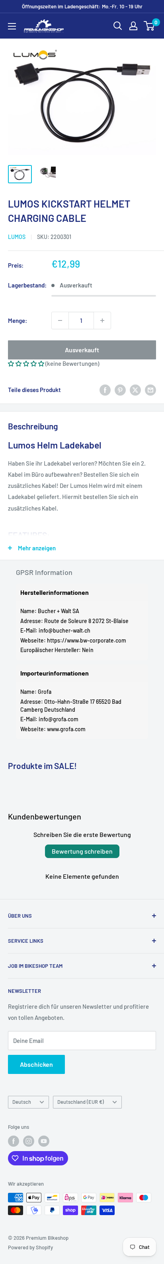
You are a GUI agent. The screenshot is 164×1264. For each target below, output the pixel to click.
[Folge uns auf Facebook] (13, 1141)
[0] (149, 26)
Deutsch (21, 1102)
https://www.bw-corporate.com (86, 640)
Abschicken (36, 1064)
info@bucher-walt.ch (64, 630)
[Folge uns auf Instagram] (28, 1141)
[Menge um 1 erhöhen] (102, 320)
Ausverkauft (82, 349)
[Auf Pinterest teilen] (120, 390)
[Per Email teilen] (150, 390)
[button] (26, 363)
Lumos (16, 236)
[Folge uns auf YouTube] (43, 1141)
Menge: (17, 320)
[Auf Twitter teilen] (135, 390)
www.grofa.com (66, 729)
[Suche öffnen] (117, 25)
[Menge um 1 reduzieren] (60, 320)
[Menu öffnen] (12, 26)
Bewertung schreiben (82, 851)
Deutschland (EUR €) (80, 1102)
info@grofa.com (58, 719)
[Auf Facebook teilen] (105, 390)
